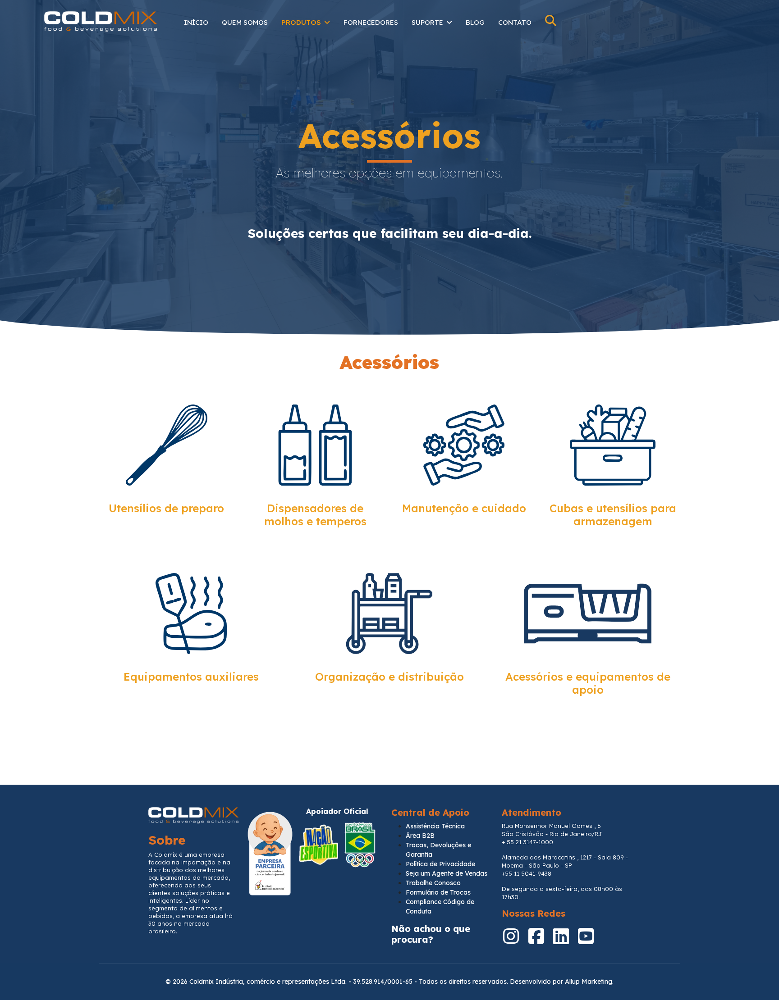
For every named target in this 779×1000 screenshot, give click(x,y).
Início (196, 22)
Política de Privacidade (440, 864)
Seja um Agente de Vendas (446, 873)
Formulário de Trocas (438, 892)
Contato (515, 22)
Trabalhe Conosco (433, 883)
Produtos (301, 22)
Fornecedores (371, 22)
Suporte (427, 22)
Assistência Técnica (435, 826)
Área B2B (420, 836)
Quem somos (245, 22)
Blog (475, 22)
